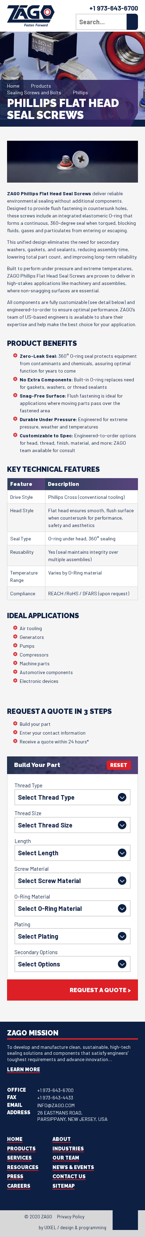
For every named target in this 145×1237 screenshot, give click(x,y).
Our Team (65, 1158)
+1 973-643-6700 (113, 8)
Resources (22, 1167)
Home (13, 86)
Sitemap (63, 1186)
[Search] (132, 22)
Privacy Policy (70, 1216)
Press (15, 1176)
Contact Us (69, 1176)
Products (41, 86)
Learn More (23, 1069)
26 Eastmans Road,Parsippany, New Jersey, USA (72, 1116)
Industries (68, 1149)
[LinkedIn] (103, 1217)
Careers (18, 1186)
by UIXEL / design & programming (72, 1227)
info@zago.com (56, 1105)
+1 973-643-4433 (55, 1097)
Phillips (80, 92)
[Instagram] (109, 1217)
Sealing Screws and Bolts (34, 92)
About (61, 1139)
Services (19, 1158)
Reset (118, 765)
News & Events (73, 1167)
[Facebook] (90, 1217)
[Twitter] (97, 1217)
